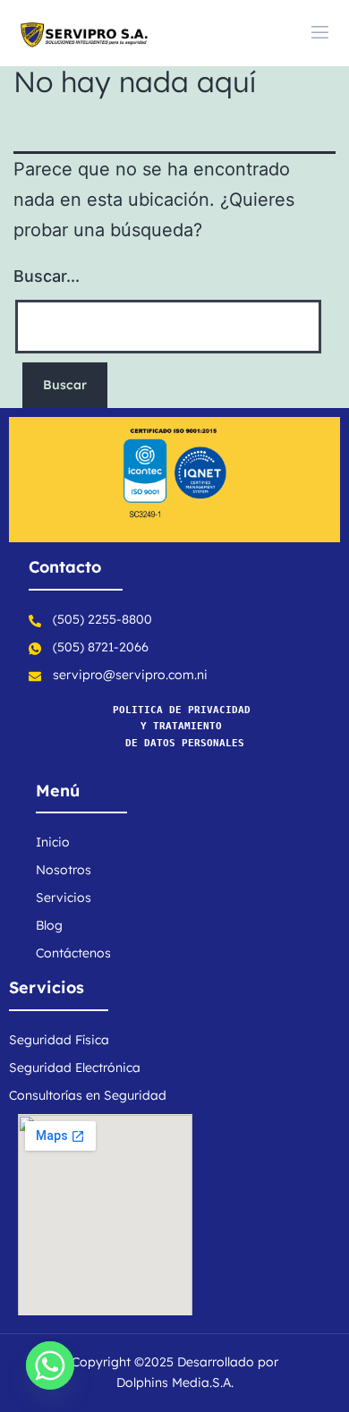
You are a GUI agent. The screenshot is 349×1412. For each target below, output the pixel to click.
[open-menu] (320, 33)
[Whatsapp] (50, 1365)
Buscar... (46, 276)
